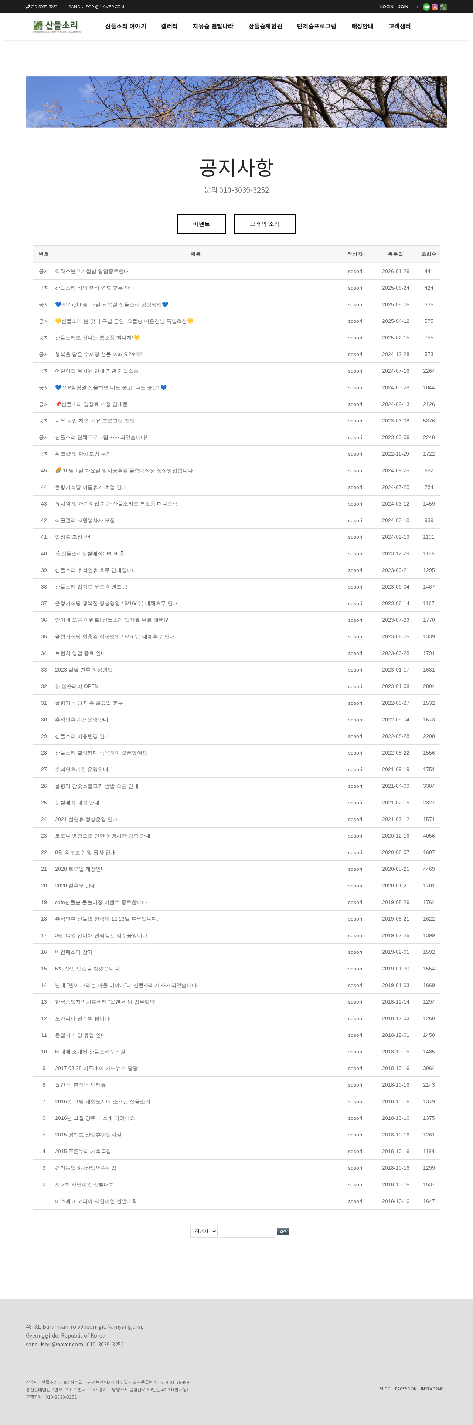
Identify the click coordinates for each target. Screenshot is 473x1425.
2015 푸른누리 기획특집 (83, 1151)
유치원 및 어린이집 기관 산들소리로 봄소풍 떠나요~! (116, 504)
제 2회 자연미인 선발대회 (84, 1184)
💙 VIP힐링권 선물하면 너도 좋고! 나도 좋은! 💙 (111, 387)
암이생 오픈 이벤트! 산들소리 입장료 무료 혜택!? (111, 620)
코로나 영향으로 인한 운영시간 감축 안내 (102, 836)
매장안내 (362, 26)
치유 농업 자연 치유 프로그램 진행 (95, 421)
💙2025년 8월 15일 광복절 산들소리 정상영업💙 (111, 304)
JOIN (403, 6)
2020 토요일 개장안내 (80, 869)
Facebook (405, 1389)
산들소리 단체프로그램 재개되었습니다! (101, 437)
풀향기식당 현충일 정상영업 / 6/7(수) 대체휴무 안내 (115, 636)
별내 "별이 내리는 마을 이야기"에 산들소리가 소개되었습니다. (126, 985)
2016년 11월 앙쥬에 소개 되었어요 (95, 1118)
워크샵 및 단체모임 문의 (83, 454)
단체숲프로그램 (317, 26)
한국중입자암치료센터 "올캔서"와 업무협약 (105, 1002)
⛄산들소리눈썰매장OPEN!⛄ (90, 553)
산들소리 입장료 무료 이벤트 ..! (91, 587)
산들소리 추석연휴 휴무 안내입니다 (96, 570)
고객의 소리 (265, 223)
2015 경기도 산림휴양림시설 (88, 1135)
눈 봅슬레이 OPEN (76, 686)
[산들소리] (56, 26)
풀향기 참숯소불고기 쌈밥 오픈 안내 (97, 786)
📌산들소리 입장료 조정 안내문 (91, 404)
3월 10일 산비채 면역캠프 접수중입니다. (102, 935)
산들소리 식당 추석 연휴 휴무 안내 (95, 288)
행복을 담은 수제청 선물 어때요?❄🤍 (98, 354)
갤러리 (169, 26)
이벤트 (201, 223)
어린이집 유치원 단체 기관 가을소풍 (97, 371)
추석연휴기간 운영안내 (81, 719)
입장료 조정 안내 (74, 537)
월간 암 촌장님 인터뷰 (80, 1085)
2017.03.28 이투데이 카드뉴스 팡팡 (96, 1068)
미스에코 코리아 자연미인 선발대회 (96, 1201)
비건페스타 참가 (74, 952)
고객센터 (400, 26)
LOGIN (387, 6)
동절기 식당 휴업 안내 (80, 1035)
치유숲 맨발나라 (213, 26)
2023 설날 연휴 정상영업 (84, 670)
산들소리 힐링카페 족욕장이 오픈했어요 (101, 753)
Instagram (432, 1389)
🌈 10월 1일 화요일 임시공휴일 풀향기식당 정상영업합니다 (124, 470)
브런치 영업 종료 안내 (80, 653)
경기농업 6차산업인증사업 (85, 1168)
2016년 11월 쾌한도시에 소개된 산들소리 (102, 1101)
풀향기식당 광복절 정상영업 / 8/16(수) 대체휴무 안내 (116, 603)
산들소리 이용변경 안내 (82, 736)
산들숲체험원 (265, 26)
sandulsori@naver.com (96, 6)
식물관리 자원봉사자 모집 (85, 520)
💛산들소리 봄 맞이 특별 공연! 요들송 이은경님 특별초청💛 (124, 321)
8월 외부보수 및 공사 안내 (85, 852)
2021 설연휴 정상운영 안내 (86, 819)
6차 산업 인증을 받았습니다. (88, 969)
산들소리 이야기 (125, 26)
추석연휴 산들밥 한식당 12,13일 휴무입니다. (107, 919)
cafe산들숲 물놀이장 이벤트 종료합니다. (102, 902)
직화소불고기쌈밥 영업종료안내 (92, 271)
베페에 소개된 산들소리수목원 (90, 1052)
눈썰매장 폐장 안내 (77, 802)
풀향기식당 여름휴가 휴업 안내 (91, 487)
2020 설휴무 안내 (75, 886)
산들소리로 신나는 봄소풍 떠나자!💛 (97, 338)
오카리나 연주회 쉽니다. (83, 1018)
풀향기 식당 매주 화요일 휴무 (89, 703)
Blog (385, 1389)
